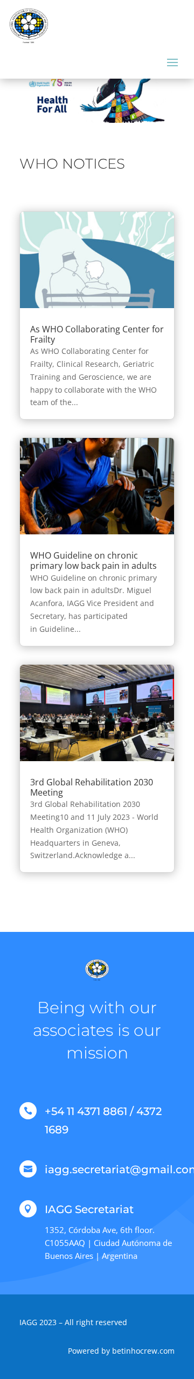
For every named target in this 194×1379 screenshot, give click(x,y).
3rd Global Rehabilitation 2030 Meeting (91, 787)
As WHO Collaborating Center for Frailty (97, 334)
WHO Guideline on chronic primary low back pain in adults (93, 560)
